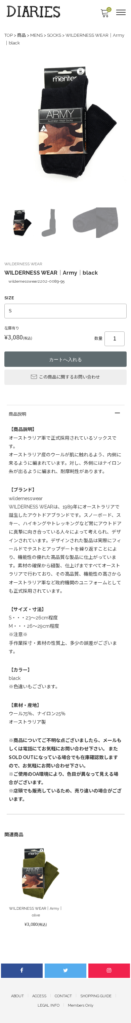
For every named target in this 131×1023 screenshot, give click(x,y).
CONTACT (63, 996)
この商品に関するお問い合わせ (69, 377)
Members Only (80, 1005)
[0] (104, 15)
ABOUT (17, 996)
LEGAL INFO (48, 1005)
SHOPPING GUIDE (96, 996)
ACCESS (39, 996)
